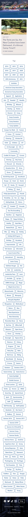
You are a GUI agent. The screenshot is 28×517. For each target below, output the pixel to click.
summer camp (14, 431)
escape (6, 181)
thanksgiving (9, 461)
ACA (21, 79)
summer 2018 (14, 423)
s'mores (9, 363)
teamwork (20, 452)
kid (21, 266)
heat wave (18, 223)
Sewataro (7, 2)
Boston (18, 109)
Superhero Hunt (10, 444)
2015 (14, 66)
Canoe (9, 134)
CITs (20, 147)
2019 (14, 70)
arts (5, 100)
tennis (14, 456)
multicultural (19, 304)
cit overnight (11, 147)
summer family (14, 435)
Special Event (19, 393)
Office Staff (18, 325)
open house (19, 329)
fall (5, 185)
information (19, 249)
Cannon (21, 130)
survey (21, 444)
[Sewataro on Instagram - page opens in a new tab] (15, 501)
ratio (19, 350)
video (22, 478)
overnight (8, 338)
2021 (6, 75)
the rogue (20, 461)
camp (18, 113)
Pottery (19, 342)
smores (14, 389)
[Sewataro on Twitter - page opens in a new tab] (8, 501)
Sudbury (16, 506)
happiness (19, 215)
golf (5, 206)
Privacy (22, 506)
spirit (7, 397)
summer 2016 (7, 418)
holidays (8, 240)
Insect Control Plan (14, 253)
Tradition (6, 473)
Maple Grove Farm (14, 287)
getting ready (10, 202)
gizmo (20, 202)
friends (22, 193)
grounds (21, 206)
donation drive (10, 168)
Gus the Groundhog (14, 210)
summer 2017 (20, 418)
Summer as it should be (14, 427)
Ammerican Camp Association (14, 92)
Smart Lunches (10, 384)
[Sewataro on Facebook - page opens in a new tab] (5, 501)
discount (9, 164)
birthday (9, 104)
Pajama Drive (19, 338)
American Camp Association (14, 87)
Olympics (8, 329)
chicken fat (18, 138)
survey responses (10, 448)
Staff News (17, 401)
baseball (12, 100)
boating (10, 109)
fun (16, 198)
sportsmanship (17, 397)
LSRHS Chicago (10, 283)
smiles (6, 389)
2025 (14, 75)
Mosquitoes (8, 304)
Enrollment (21, 176)
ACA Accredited (8, 506)
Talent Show (8, 452)
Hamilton (9, 215)
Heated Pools (10, 227)
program (10, 346)
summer (18, 414)
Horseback (18, 240)
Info (20, 244)
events (22, 181)
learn (21, 274)
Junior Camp (14, 261)
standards (8, 410)
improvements (11, 244)
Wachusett (8, 482)
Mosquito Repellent (14, 299)
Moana (9, 295)
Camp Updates (14, 126)
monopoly (18, 295)
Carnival (18, 134)
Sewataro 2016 (18, 367)
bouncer (10, 113)
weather (10, 490)
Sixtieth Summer (14, 380)
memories (20, 291)
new (18, 308)
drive (20, 168)
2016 (21, 66)
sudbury (9, 414)
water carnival (7, 486)
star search (19, 410)
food (18, 189)
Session (18, 363)
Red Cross (10, 355)
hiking (13, 232)
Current (22, 155)
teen (6, 456)
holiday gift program (14, 236)
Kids (8, 270)
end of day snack (8, 176)
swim (21, 448)
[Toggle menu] (26, 2)
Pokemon (10, 342)
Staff (8, 401)
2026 (21, 75)
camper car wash (9, 130)
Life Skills (9, 278)
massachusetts (9, 291)
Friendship (7, 198)
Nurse (21, 321)
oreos (9, 333)
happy (7, 219)
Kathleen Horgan (11, 266)
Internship (20, 257)
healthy (8, 223)
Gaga (22, 198)
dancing (8, 159)
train (14, 473)
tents (21, 456)
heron (20, 227)
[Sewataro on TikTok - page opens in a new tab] (12, 501)
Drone (9, 172)
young (18, 490)
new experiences (14, 312)
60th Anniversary (10, 79)
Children (14, 143)
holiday (21, 232)
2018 (6, 70)
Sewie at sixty (8, 372)
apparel (8, 96)
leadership (17, 270)
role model (9, 359)
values (14, 478)
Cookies (14, 509)
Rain (18, 346)
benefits (22, 100)
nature (11, 308)
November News (10, 321)
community (14, 151)
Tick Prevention (10, 465)
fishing (10, 189)
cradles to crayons (9, 155)
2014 (6, 66)
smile (20, 384)
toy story (18, 469)
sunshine (20, 439)
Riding (19, 355)
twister (6, 478)
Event (14, 181)
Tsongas (22, 473)
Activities (14, 83)
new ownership (14, 316)
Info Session (8, 249)
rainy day (10, 350)
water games (20, 486)
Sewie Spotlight (14, 376)
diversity (18, 164)
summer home (9, 439)
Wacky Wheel (19, 482)
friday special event (10, 193)
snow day (8, 393)
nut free (8, 325)
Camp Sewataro (14, 121)
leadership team (10, 274)
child (6, 143)
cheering (8, 138)
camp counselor (14, 117)
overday (17, 333)
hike (5, 232)
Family (13, 185)
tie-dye (9, 469)
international (9, 257)
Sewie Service (20, 372)
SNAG (22, 389)
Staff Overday (8, 406)
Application (18, 96)
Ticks (20, 465)
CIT (22, 143)
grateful (12, 206)
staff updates (20, 406)
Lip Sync (18, 278)
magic (21, 283)
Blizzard (18, 104)
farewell (21, 185)
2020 (21, 70)
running (19, 359)
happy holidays (18, 219)
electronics (18, 172)
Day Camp (18, 159)
